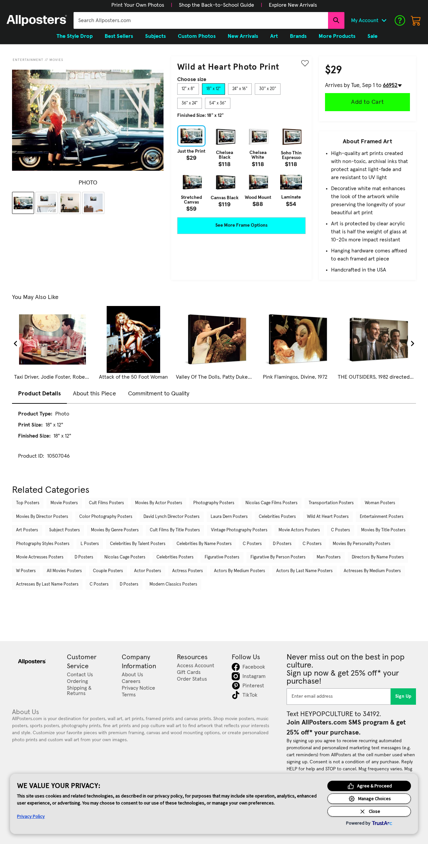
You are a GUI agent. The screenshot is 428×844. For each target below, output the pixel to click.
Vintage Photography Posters (239, 530)
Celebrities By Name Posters (204, 544)
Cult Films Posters (106, 503)
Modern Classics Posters (173, 584)
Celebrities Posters (277, 517)
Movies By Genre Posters (115, 530)
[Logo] (37, 20)
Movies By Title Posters (383, 530)
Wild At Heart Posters (328, 517)
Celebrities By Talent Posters (138, 544)
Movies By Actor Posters (158, 503)
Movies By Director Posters (42, 517)
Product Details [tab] (39, 394)
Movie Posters (64, 503)
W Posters (26, 571)
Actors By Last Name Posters (304, 571)
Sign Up (403, 696)
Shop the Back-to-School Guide (216, 5)
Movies (56, 60)
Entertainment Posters (382, 517)
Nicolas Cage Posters (124, 557)
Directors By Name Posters (378, 557)
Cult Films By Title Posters (175, 530)
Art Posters (27, 530)
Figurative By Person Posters (278, 557)
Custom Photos (197, 36)
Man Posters (329, 557)
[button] (137, 5)
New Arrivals (243, 36)
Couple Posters (108, 571)
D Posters (282, 544)
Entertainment (28, 60)
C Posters (340, 530)
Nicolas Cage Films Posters (271, 503)
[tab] (188, 89)
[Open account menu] (384, 20)
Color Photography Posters (105, 517)
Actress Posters (187, 571)
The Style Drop (75, 36)
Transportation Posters (331, 503)
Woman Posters (380, 503)
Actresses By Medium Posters (372, 571)
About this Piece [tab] (94, 394)
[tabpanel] (241, 168)
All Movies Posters (64, 571)
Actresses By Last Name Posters (47, 584)
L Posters (90, 544)
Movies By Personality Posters (362, 544)
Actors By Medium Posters (239, 571)
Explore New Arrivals (293, 5)
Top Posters (27, 503)
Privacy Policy (31, 816)
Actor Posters (147, 571)
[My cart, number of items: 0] (416, 20)
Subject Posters (64, 530)
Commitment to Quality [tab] (158, 394)
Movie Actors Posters (299, 530)
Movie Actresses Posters (40, 557)
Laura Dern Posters (229, 517)
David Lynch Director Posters (171, 517)
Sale (372, 36)
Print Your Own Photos (137, 5)
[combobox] (201, 20)
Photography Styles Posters (43, 544)
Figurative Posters (222, 557)
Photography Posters (213, 503)
